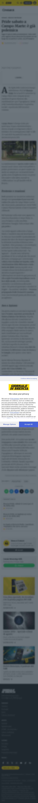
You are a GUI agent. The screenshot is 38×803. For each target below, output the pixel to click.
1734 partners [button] (14, 399)
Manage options (9, 424)
